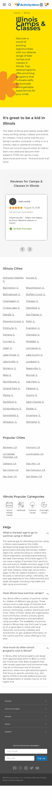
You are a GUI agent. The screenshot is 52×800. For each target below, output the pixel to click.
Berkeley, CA (10, 447)
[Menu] (4, 4)
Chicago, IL (32, 301)
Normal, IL (32, 375)
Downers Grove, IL (13, 321)
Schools (8, 716)
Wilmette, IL (33, 422)
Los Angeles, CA (34, 454)
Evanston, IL (33, 328)
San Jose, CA (10, 476)
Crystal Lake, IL (11, 308)
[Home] (26, 4)
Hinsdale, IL (32, 341)
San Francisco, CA (35, 470)
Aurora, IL (31, 277)
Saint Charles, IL (35, 402)
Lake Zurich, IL (34, 355)
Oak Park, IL (33, 381)
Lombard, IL (33, 361)
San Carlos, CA (10, 470)
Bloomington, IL (35, 287)
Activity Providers (12, 709)
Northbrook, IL (11, 381)
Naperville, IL (33, 368)
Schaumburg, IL (12, 408)
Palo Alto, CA (33, 463)
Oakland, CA (9, 463)
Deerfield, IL (33, 308)
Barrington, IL (11, 287)
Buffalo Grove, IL (35, 294)
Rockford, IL (10, 402)
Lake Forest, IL (11, 355)
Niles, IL (7, 375)
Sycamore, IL (33, 415)
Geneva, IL (9, 334)
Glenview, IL (33, 334)
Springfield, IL (11, 415)
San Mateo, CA (34, 476)
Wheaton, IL (10, 422)
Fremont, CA (33, 447)
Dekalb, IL (8, 314)
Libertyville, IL (10, 361)
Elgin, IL (30, 321)
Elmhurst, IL (10, 328)
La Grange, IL (33, 348)
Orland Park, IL (11, 388)
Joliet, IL (7, 348)
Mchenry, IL (9, 368)
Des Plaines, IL (34, 314)
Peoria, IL (8, 395)
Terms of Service (16, 780)
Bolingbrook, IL (11, 294)
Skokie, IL (31, 408)
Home (17, 13)
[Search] (9, 4)
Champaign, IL (11, 301)
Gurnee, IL (9, 341)
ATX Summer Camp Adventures (22, 212)
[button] (22, 249)
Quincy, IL (31, 395)
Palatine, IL (32, 388)
